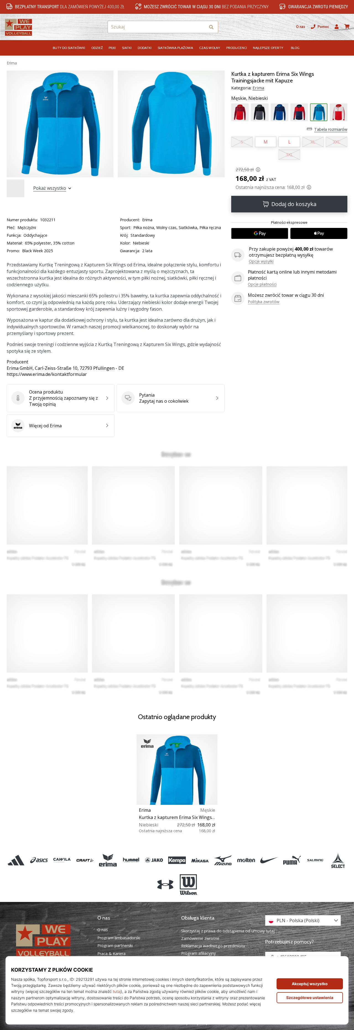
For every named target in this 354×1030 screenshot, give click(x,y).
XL (313, 142)
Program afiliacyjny (198, 953)
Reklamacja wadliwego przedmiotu (213, 945)
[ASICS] (38, 860)
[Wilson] (188, 885)
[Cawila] (61, 860)
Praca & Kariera (111, 954)
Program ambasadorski (118, 938)
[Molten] (246, 860)
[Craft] (85, 860)
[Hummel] (130, 860)
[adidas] (15, 860)
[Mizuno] (223, 860)
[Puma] (291, 860)
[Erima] (108, 860)
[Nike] (268, 860)
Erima (12, 63)
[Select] (338, 860)
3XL (289, 155)
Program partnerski (115, 946)
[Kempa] (176, 860)
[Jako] (153, 860)
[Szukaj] (211, 27)
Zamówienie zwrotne (200, 938)
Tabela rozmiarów (330, 129)
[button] (201, 27)
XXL (336, 142)
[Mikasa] (200, 860)
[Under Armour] (165, 885)
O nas (300, 27)
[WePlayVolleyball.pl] (51, 940)
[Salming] (315, 860)
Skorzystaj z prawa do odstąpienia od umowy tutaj (228, 930)
